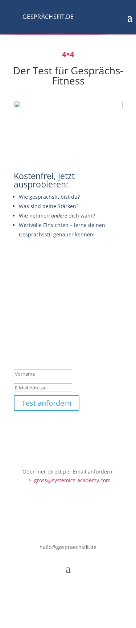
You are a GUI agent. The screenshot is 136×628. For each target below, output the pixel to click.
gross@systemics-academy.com (72, 480)
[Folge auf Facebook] (53, 590)
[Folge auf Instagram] (68, 590)
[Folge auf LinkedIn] (82, 590)
